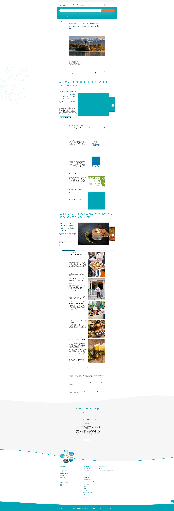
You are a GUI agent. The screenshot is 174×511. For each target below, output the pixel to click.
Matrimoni (85, 497)
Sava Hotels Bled (63, 468)
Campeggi (76, 4)
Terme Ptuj (62, 475)
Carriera (100, 473)
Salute (100, 4)
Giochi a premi (86, 477)
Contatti (85, 486)
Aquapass (85, 475)
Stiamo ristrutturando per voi (89, 484)
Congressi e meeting (105, 5)
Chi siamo (100, 468)
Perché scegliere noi (87, 468)
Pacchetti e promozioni (82, 5)
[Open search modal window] (111, 5)
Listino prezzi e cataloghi (88, 490)
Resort (69, 4)
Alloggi (73, 4)
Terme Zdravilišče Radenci (64, 473)
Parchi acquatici (89, 5)
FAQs (85, 488)
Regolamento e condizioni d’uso (75, 508)
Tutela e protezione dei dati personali (90, 481)
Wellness (95, 4)
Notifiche (100, 475)
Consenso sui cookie (85, 508)
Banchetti (84, 495)
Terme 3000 (62, 471)
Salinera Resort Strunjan (64, 480)
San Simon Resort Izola (64, 482)
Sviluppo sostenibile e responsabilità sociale (106, 470)
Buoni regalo (86, 473)
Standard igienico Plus (88, 479)
